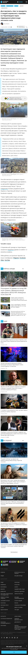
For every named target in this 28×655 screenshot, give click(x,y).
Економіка (4, 587)
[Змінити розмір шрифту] (26, 27)
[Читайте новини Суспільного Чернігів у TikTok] (17, 638)
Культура (17, 584)
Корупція (17, 582)
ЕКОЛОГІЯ (3, 5)
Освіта (16, 587)
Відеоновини (4, 609)
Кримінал (3, 584)
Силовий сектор (5, 600)
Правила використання (18, 619)
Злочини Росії (4, 605)
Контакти (3, 616)
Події (2, 582)
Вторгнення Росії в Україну (20, 573)
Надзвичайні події (20, 589)
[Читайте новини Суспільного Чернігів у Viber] (9, 638)
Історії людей (18, 600)
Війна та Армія (18, 607)
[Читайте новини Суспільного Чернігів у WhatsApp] (15, 638)
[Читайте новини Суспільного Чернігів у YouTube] (7, 638)
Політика (3, 603)
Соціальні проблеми (20, 605)
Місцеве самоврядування (19, 598)
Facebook (22, 258)
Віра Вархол (6, 23)
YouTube (7, 260)
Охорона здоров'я (19, 591)
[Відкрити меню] (27, 2)
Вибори (3, 589)
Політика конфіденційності (5, 622)
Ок (14, 652)
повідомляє (4, 189)
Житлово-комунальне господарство (7, 594)
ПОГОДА (16, 5)
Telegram (16, 258)
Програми (3, 625)
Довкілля (21, 5)
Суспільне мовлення (6, 618)
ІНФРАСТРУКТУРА (10, 5)
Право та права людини (5, 598)
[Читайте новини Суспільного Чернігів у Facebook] (2, 638)
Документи (18, 622)
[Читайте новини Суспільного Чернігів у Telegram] (12, 638)
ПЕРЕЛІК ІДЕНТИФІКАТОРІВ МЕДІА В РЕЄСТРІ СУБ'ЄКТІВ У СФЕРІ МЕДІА (21, 627)
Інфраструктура (19, 593)
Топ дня (17, 609)
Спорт (2, 607)
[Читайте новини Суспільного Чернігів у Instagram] (4, 638)
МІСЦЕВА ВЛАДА (18, 575)
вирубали (11, 250)
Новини (3, 572)
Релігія (16, 603)
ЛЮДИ (2, 575)
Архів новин (18, 616)
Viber (2, 260)
